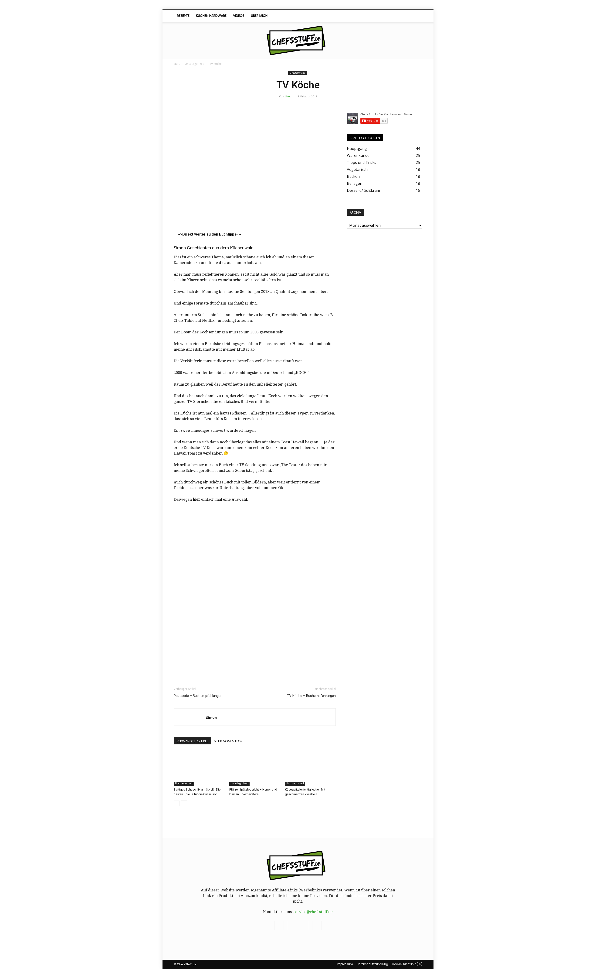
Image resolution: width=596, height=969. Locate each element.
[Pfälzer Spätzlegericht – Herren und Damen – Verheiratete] (254, 768)
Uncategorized (194, 64)
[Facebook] (366, 16)
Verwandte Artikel (192, 741)
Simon (289, 96)
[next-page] (184, 803)
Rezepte (183, 15)
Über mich (259, 15)
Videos (238, 15)
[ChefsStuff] (298, 40)
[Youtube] (406, 16)
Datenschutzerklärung (372, 964)
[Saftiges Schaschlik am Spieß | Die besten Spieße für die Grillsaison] (199, 768)
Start (177, 64)
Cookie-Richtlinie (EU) (407, 964)
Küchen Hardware (211, 15)
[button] (416, 15)
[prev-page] (176, 803)
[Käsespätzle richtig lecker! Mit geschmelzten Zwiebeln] (310, 768)
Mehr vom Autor (228, 741)
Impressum (345, 964)
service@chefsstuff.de (313, 912)
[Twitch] (390, 16)
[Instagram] (374, 16)
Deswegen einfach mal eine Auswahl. (211, 499)
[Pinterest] (382, 16)
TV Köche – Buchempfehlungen (311, 696)
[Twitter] (398, 16)
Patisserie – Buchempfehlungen (198, 696)
